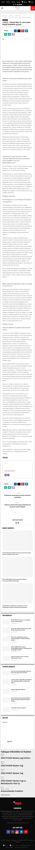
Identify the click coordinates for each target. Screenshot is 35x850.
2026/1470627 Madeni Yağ (12, 773)
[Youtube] (26, 832)
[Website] (8, 475)
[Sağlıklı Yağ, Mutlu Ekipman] (6, 691)
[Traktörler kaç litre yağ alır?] (6, 709)
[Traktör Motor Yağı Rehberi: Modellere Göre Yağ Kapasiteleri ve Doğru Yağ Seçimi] (6, 681)
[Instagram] (17, 832)
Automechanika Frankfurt (12, 791)
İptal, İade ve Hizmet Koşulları (21, 847)
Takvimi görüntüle (5, 795)
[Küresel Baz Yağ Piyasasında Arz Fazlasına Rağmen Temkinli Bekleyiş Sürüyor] (6, 639)
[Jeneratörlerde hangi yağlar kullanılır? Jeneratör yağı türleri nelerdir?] (6, 673)
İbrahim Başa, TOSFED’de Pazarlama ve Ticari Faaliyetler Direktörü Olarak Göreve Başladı (14, 606)
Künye (3, 2)
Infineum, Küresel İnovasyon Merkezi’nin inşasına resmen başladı (17, 506)
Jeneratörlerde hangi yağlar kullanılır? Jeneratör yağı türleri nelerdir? (21, 672)
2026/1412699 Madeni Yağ (12, 765)
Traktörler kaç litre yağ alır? (18, 708)
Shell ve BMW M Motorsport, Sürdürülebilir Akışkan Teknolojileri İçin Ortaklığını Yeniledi (21, 648)
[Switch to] (24, 2)
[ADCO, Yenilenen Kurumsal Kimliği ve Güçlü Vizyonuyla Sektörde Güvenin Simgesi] (6, 699)
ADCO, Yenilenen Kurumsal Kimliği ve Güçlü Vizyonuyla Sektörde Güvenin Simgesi (20, 699)
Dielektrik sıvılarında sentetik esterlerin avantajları (17, 496)
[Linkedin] (21, 832)
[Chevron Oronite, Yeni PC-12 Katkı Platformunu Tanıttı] (6, 658)
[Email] (5, 475)
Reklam (8, 2)
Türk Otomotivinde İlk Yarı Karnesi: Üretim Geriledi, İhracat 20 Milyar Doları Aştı (16, 553)
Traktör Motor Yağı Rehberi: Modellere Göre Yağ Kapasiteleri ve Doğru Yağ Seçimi (21, 681)
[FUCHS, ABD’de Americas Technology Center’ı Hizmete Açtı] (6, 621)
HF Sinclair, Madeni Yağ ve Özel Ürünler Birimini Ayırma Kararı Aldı (21, 629)
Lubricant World (9, 27)
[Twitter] (12, 832)
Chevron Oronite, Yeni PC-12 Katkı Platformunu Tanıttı (19, 657)
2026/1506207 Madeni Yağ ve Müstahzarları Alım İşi (13, 782)
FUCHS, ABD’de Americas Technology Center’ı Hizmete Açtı (20, 620)
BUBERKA (17, 842)
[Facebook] (8, 832)
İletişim (18, 2)
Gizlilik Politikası (9, 847)
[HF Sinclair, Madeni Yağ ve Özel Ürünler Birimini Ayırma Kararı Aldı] (6, 630)
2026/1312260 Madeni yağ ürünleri (15, 758)
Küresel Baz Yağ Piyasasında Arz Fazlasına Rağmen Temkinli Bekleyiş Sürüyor (20, 638)
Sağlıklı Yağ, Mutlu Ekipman (18, 689)
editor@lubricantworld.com (21, 822)
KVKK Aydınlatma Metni (25, 845)
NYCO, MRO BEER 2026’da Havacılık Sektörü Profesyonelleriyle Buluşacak (14, 580)
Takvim (13, 2)
